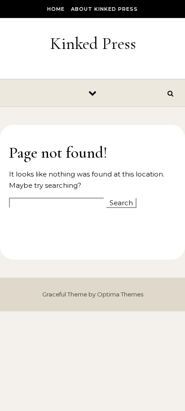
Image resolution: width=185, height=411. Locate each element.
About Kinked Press (104, 9)
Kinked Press (93, 43)
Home (56, 9)
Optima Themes (120, 294)
